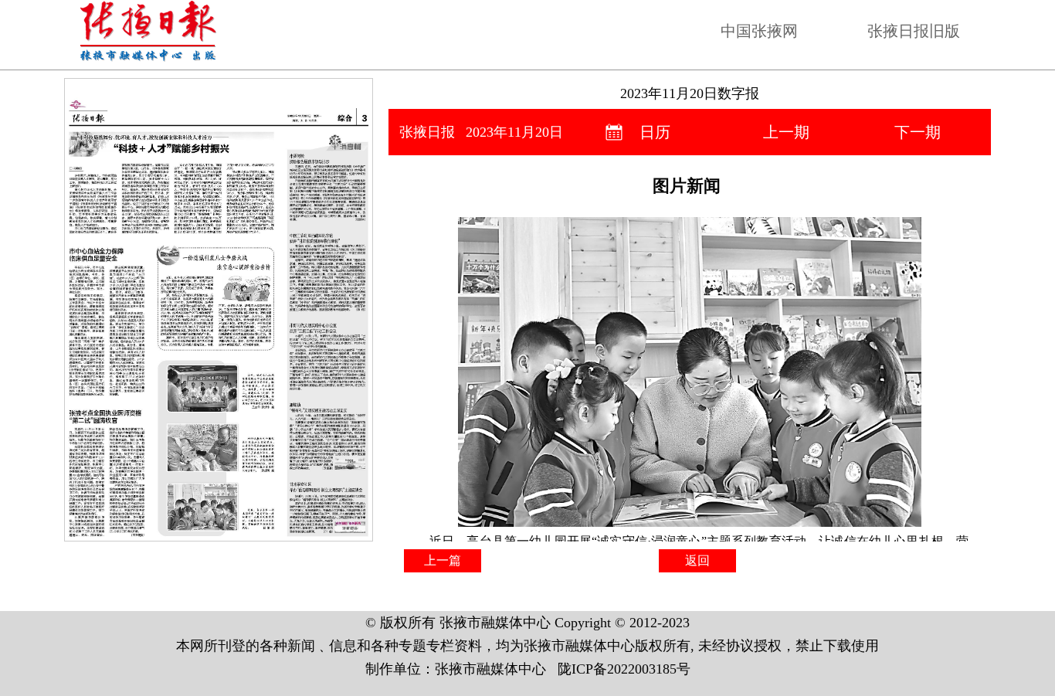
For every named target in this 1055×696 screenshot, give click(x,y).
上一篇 (442, 560)
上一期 (786, 132)
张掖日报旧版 (913, 30)
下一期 (917, 132)
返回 (697, 560)
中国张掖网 (759, 30)
